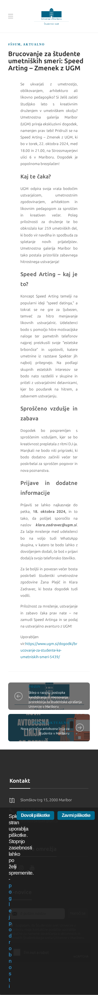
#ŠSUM (14, 44)
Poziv (35, 686)
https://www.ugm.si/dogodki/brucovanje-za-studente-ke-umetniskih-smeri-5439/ (48, 650)
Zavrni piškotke (76, 815)
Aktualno (34, 44)
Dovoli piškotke (35, 815)
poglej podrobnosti (10, 936)
